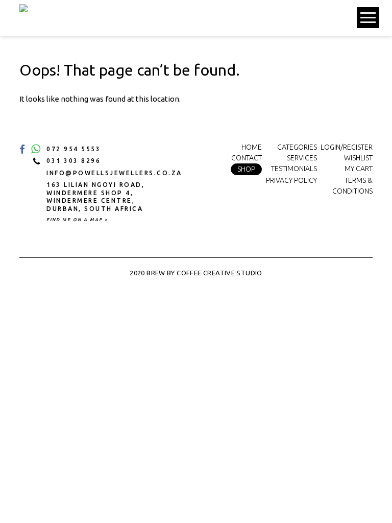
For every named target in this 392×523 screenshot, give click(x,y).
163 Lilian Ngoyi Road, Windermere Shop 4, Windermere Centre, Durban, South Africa (95, 196)
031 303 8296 (73, 160)
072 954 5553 (73, 149)
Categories (297, 147)
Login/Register (347, 147)
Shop (246, 169)
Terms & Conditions (352, 185)
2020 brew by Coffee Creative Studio (196, 272)
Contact (246, 158)
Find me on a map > (77, 219)
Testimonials (294, 168)
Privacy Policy (291, 180)
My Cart (359, 168)
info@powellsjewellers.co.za (105, 173)
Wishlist (358, 158)
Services (302, 158)
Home (251, 147)
